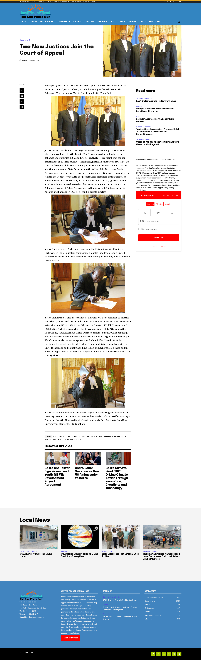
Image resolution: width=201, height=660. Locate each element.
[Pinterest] (173, 1)
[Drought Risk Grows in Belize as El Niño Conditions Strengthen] (80, 537)
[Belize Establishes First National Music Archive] (121, 537)
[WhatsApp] (22, 107)
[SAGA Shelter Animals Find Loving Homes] (39, 537)
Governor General (89, 436)
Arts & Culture (141, 116)
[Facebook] (164, 1)
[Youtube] (180, 1)
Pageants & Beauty (143, 139)
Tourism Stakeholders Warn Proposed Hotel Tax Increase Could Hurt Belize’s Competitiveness (157, 131)
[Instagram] (167, 1)
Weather (139, 106)
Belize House (58, 436)
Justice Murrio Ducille (72, 439)
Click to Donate (71, 638)
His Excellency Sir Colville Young (112, 436)
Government (25, 40)
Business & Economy (143, 127)
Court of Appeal (73, 436)
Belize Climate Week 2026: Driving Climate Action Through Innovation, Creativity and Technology (117, 478)
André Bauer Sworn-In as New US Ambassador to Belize (87, 473)
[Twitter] (177, 1)
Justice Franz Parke (53, 439)
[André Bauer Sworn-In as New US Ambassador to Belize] (88, 458)
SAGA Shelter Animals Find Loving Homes (156, 101)
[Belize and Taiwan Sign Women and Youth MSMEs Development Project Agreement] (57, 458)
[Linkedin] (170, 1)
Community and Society (144, 98)
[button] (178, 22)
